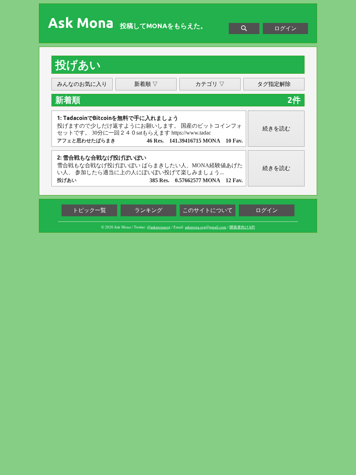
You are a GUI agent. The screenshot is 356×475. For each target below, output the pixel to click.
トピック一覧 (89, 210)
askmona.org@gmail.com (205, 227)
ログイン (285, 28)
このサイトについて (208, 210)
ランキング (148, 210)
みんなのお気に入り (82, 84)
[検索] (244, 28)
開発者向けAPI (242, 227)
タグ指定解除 (274, 84)
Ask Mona (81, 23)
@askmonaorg (158, 227)
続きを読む (276, 128)
